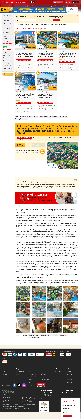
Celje (6, 58)
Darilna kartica (8, 74)
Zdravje (68, 380)
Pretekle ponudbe (7, 373)
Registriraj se (76, 2)
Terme (37, 335)
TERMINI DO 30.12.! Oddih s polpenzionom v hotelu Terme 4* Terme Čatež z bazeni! (25, 96)
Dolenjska (7, 65)
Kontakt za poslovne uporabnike (67, 392)
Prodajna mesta (19, 374)
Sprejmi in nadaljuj (68, 416)
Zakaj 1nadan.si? (57, 371)
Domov (4, 371)
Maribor (6, 55)
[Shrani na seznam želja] (33, 33)
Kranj (5, 60)
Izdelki (63, 6)
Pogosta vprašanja (20, 373)
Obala (6, 63)
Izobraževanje (70, 382)
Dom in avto (69, 379)
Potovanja (22, 6)
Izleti (31, 6)
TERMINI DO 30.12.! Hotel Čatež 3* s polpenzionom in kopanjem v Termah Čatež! (25, 54)
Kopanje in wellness (6, 31)
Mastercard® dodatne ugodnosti (7, 36)
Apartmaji (31, 335)
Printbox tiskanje (19, 376)
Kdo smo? (31, 371)
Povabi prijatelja (44, 377)
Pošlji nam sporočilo (47, 398)
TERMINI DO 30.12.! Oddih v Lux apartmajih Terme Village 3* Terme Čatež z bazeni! (46, 96)
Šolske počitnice (45, 335)
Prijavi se (68, 2)
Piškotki (30, 382)
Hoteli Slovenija (63, 335)
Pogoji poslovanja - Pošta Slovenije (34, 378)
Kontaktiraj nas (32, 373)
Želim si (5, 374)
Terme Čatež (54, 335)
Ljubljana (6, 6)
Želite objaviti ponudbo (59, 373)
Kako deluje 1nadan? (20, 371)
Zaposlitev (43, 373)
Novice (42, 371)
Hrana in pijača (70, 373)
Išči (33, 2)
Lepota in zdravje (70, 374)
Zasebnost (31, 380)
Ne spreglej (7, 49)
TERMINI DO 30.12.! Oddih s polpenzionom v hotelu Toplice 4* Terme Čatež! (46, 54)
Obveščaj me (59, 2)
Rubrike (69, 369)
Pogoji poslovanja (32, 374)
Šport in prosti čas (70, 376)
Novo (5, 47)
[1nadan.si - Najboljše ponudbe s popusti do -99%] (7, 2)
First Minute (41, 6)
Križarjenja (52, 6)
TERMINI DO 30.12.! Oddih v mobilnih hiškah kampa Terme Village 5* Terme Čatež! (68, 55)
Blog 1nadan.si (44, 374)
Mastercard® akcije (45, 379)
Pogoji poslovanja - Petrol (34, 376)
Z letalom (72, 6)
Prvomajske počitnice (34, 337)
